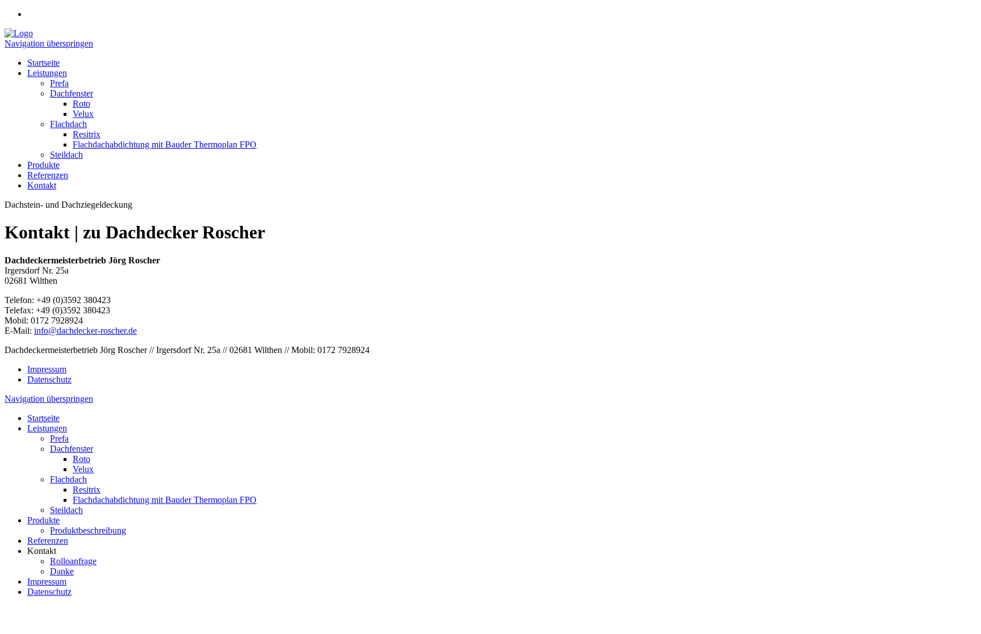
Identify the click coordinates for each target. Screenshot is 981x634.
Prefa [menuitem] (59, 83)
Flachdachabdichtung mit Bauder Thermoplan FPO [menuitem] (165, 144)
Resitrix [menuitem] (86, 134)
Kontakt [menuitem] (41, 185)
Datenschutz (49, 379)
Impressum (46, 369)
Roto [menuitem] (81, 103)
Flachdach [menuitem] (68, 124)
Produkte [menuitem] (43, 165)
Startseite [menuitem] (43, 63)
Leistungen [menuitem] (47, 73)
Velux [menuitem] (83, 114)
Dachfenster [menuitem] (71, 93)
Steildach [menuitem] (66, 154)
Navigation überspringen (49, 43)
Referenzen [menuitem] (47, 175)
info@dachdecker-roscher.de (85, 330)
